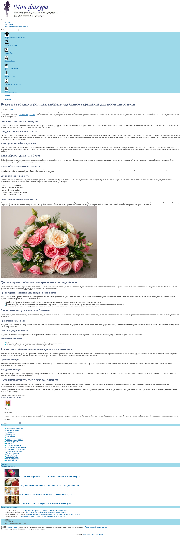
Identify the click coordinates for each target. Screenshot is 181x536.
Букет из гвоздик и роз (27, 115)
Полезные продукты (13, 445)
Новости (13, 109)
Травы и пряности (12, 459)
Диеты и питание (12, 430)
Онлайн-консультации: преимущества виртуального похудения (41, 516)
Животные (10, 432)
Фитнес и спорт (11, 461)
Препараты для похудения (15, 449)
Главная (7, 22)
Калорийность (11, 436)
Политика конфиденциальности (16, 26)
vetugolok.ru (100, 534)
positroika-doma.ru (89, 534)
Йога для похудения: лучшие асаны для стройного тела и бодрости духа (52, 514)
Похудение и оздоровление (16, 447)
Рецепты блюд (11, 455)
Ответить (8, 419)
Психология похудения (14, 451)
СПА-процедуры (12, 457)
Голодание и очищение (14, 428)
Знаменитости (11, 434)
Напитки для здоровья (14, 440)
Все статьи (9, 24)
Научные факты (12, 442)
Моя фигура (12, 527)
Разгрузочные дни (12, 453)
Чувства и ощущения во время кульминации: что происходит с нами (41, 510)
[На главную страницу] (90, 9)
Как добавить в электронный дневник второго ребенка (46, 512)
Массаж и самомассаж (14, 438)
